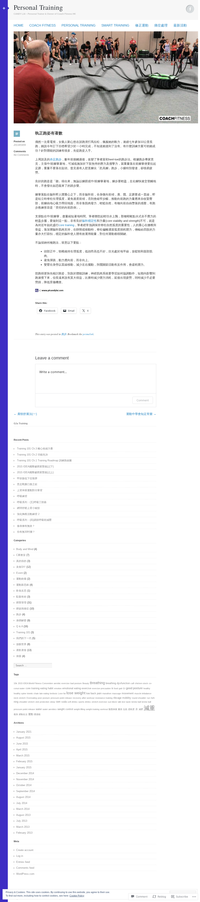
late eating (44, 693)
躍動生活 (23, 714)
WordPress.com (25, 873)
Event (19, 572)
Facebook (190, 9)
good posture (134, 688)
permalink (88, 334)
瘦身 (16, 714)
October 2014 (23, 785)
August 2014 (23, 797)
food (116, 688)
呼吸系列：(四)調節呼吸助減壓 (34, 519)
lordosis (53, 693)
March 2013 (22, 826)
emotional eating (71, 688)
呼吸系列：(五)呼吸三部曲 (31, 502)
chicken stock (141, 683)
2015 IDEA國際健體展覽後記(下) (35, 466)
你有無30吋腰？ (26, 531)
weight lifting (79, 709)
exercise (86, 688)
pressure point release (61, 698)
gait (120, 688)
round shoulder (139, 698)
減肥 (141, 709)
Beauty (85, 683)
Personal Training (38, 7)
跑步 (63, 334)
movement (128, 693)
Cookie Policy (77, 895)
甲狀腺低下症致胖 (27, 478)
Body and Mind (24, 549)
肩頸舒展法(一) (25, 414)
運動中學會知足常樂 (141, 414)
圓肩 (120, 709)
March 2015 (22, 755)
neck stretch (20, 698)
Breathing (97, 683)
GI (124, 688)
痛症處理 (161, 25)
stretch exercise (99, 702)
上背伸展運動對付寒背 (29, 490)
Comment (143, 400)
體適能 (37, 714)
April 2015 (22, 749)
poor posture (44, 698)
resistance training (103, 698)
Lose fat (62, 693)
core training (66, 225)
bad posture (76, 683)
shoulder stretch (27, 702)
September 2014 (25, 791)
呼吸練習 (22, 496)
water (39, 709)
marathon (106, 693)
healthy (146, 688)
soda (64, 701)
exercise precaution (101, 688)
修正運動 (141, 25)
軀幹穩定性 (89, 220)
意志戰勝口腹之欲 (27, 484)
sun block (112, 702)
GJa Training (21, 423)
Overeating (31, 698)
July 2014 (21, 803)
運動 (30, 714)
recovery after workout (83, 698)
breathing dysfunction (118, 683)
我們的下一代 (23, 638)
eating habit (46, 688)
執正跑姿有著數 (48, 133)
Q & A (19, 626)
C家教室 (21, 555)
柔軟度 (131, 709)
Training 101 (23, 632)
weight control (65, 709)
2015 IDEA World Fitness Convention (35, 683)
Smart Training (115, 25)
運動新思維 (22, 584)
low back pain (94, 693)
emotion (58, 688)
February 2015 (24, 761)
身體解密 (21, 620)
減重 (149, 708)
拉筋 (125, 709)
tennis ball (136, 702)
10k (15, 683)
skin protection (42, 702)
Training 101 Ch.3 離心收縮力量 (35, 448)
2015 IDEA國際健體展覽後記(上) (35, 472)
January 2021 (23, 731)
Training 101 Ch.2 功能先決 (32, 454)
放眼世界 (21, 644)
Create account (24, 850)
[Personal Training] (106, 122)
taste (128, 702)
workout (104, 709)
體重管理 (21, 602)
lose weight (75, 693)
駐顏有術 (21, 596)
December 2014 (25, 773)
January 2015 (23, 767)
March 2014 (22, 808)
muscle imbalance (142, 693)
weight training (92, 709)
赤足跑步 (56, 159)
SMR (58, 702)
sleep (52, 702)
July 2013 (21, 820)
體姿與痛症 (22, 608)
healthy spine (20, 693)
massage (116, 693)
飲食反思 (21, 590)
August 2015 (23, 737)
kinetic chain (33, 693)
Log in (19, 855)
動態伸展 (113, 709)
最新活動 (180, 25)
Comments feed (25, 867)
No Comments (21, 155)
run (148, 698)
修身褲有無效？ (26, 525)
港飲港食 (21, 650)
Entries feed (23, 861)
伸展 (18, 656)
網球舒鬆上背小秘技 (28, 508)
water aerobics (50, 709)
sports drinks (84, 702)
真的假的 (21, 561)
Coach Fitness (42, 25)
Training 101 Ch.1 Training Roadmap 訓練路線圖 (44, 460)
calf (132, 683)
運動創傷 (21, 578)
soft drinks (73, 702)
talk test (121, 702)
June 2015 (22, 743)
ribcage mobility (122, 697)
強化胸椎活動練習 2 (28, 514)
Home (18, 25)
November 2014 (25, 779)
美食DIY (21, 566)
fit (112, 688)
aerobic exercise (62, 683)
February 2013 (24, 832)
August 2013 (23, 815)
